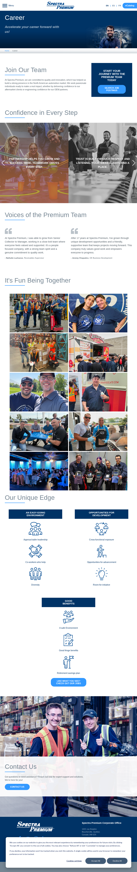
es (113, 6)
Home (7, 51)
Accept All (95, 861)
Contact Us (17, 787)
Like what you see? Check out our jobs (68, 682)
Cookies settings (74, 861)
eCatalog (129, 5)
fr (119, 6)
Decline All (117, 861)
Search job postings (112, 89)
